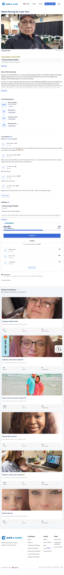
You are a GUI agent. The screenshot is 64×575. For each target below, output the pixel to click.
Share (32, 241)
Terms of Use (42, 567)
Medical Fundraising (33, 557)
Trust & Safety (58, 547)
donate (7, 139)
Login (58, 4)
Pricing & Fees (48, 551)
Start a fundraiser (50, 4)
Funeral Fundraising (33, 554)
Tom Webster (12, 262)
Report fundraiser (6, 280)
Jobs (45, 548)
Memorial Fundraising (34, 551)
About (45, 539)
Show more (32, 267)
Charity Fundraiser (33, 548)
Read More (4, 66)
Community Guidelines (57, 543)
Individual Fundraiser (34, 545)
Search (34, 4)
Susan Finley (12, 255)
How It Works (47, 542)
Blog (45, 545)
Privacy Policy (49, 567)
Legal (61, 567)
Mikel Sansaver (12, 249)
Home (29, 539)
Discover (30, 542)
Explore (41, 4)
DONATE (32, 236)
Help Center (57, 539)
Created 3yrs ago (59, 50)
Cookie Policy (56, 567)
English (27, 3)
